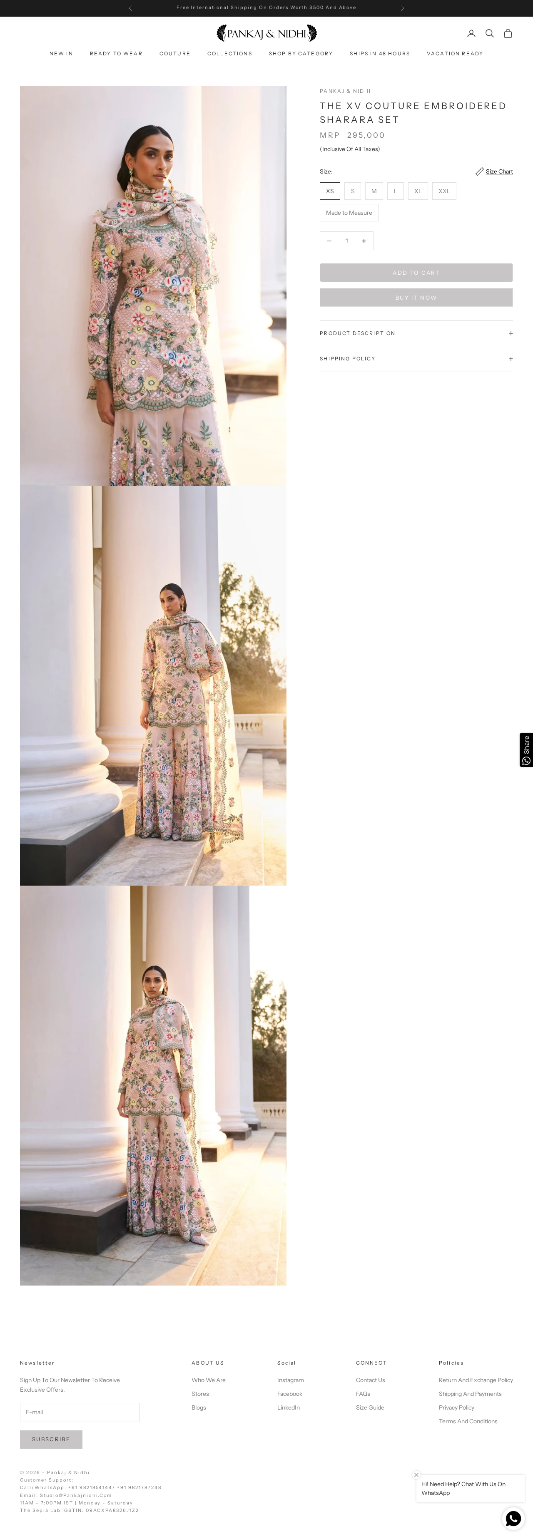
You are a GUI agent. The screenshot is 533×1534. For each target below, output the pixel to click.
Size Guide (370, 1407)
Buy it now (416, 297)
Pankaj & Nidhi (345, 91)
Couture (175, 54)
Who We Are (209, 1380)
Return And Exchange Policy (476, 1380)
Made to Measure (349, 212)
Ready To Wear (116, 54)
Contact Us (370, 1380)
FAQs (363, 1393)
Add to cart (416, 272)
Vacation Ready (455, 54)
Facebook (289, 1393)
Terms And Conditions (468, 1421)
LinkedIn (288, 1407)
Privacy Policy (456, 1407)
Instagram (290, 1380)
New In (61, 54)
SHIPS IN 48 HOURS (380, 54)
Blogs (199, 1407)
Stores (200, 1393)
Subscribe (51, 1439)
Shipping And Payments (470, 1393)
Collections (229, 54)
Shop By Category (301, 54)
